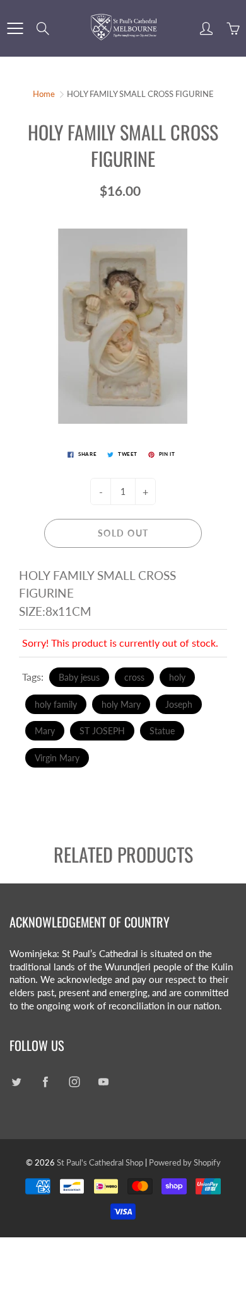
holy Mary (121, 704)
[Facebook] (45, 1082)
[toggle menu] (15, 28)
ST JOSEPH (102, 730)
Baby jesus (79, 677)
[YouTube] (103, 1082)
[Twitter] (16, 1082)
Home (44, 94)
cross (134, 677)
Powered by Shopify (185, 1162)
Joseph (178, 704)
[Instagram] (74, 1082)
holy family (56, 704)
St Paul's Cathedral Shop (100, 1162)
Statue (162, 730)
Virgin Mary (57, 757)
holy (177, 677)
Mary (45, 730)
